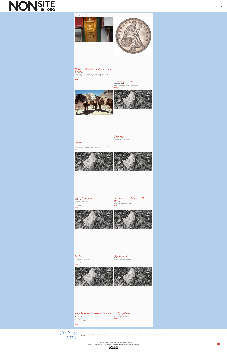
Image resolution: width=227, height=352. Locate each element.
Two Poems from (126, 81)
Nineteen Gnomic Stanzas (84, 198)
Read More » (77, 79)
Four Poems (79, 142)
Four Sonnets (119, 136)
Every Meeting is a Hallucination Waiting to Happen (130, 199)
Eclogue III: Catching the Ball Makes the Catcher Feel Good (93, 314)
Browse (207, 6)
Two (122, 313)
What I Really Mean (122, 256)
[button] (221, 6)
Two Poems (79, 256)
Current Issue (191, 6)
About (181, 6)
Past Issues (200, 6)
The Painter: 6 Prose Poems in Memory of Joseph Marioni (93, 70)
